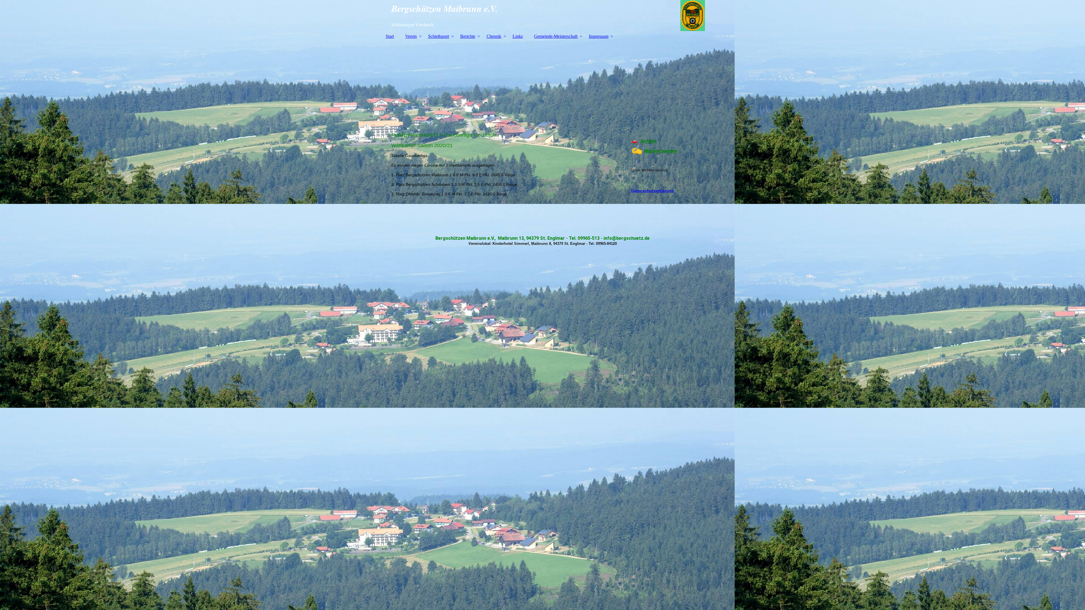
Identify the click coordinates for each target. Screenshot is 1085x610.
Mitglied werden (661, 151)
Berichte (467, 36)
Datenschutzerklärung (652, 190)
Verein (411, 36)
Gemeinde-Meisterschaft (556, 36)
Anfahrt (648, 141)
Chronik (494, 36)
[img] (542, 15)
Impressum (598, 36)
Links (518, 36)
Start (390, 36)
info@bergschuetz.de (627, 238)
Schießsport (438, 36)
